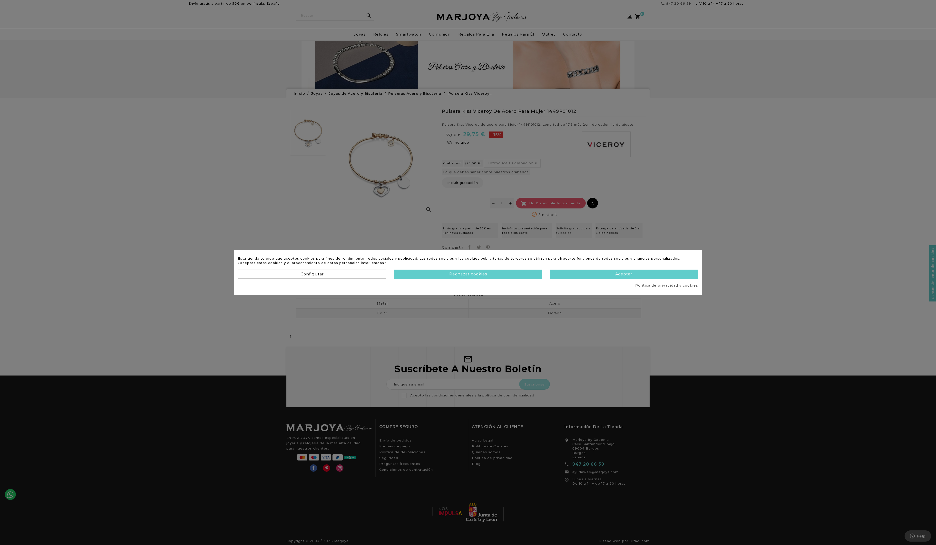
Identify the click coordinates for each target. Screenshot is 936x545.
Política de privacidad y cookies (666, 285)
